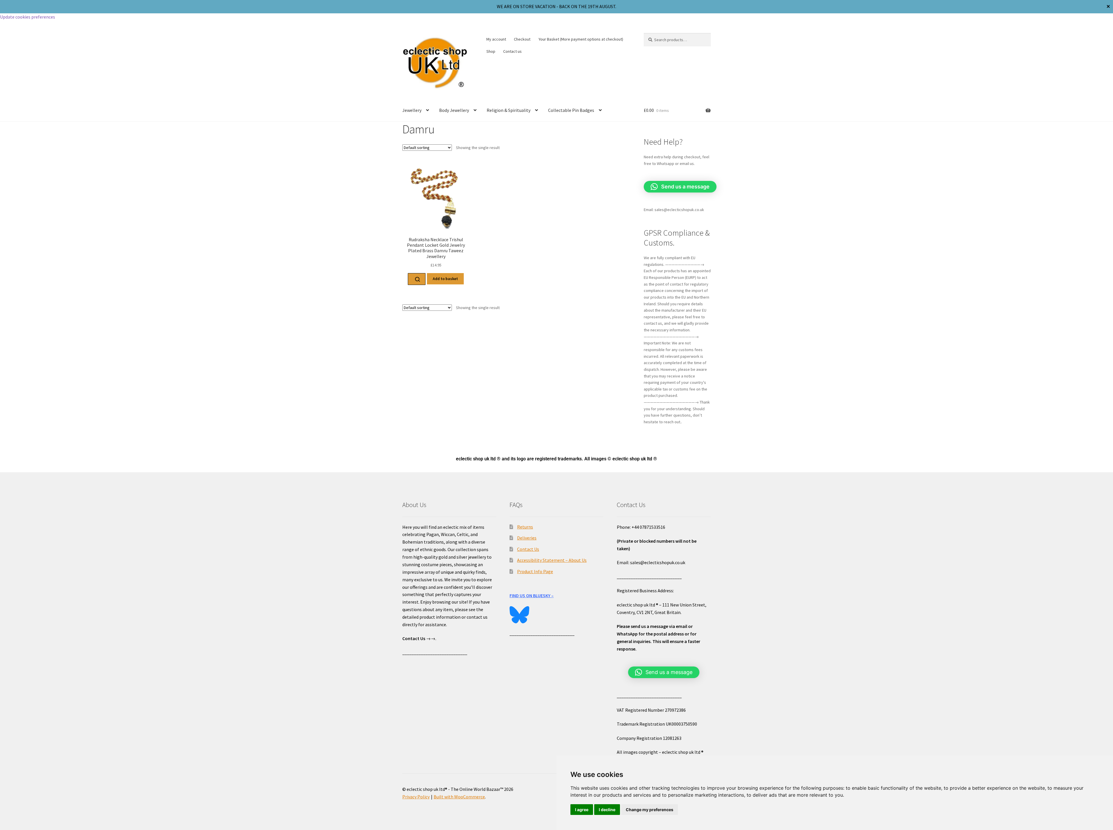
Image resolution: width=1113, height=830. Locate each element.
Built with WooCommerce (459, 797)
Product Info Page (535, 571)
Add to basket (445, 278)
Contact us (512, 51)
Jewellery (411, 110)
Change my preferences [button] (649, 809)
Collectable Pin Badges (571, 110)
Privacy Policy (416, 797)
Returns (525, 527)
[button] (680, 186)
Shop (490, 51)
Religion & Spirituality (508, 110)
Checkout (522, 39)
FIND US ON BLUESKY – (532, 595)
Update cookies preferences (27, 17)
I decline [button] (607, 809)
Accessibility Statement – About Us (552, 560)
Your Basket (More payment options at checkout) (581, 39)
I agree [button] (581, 809)
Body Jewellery (454, 110)
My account (496, 39)
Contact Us (528, 549)
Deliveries (527, 538)
